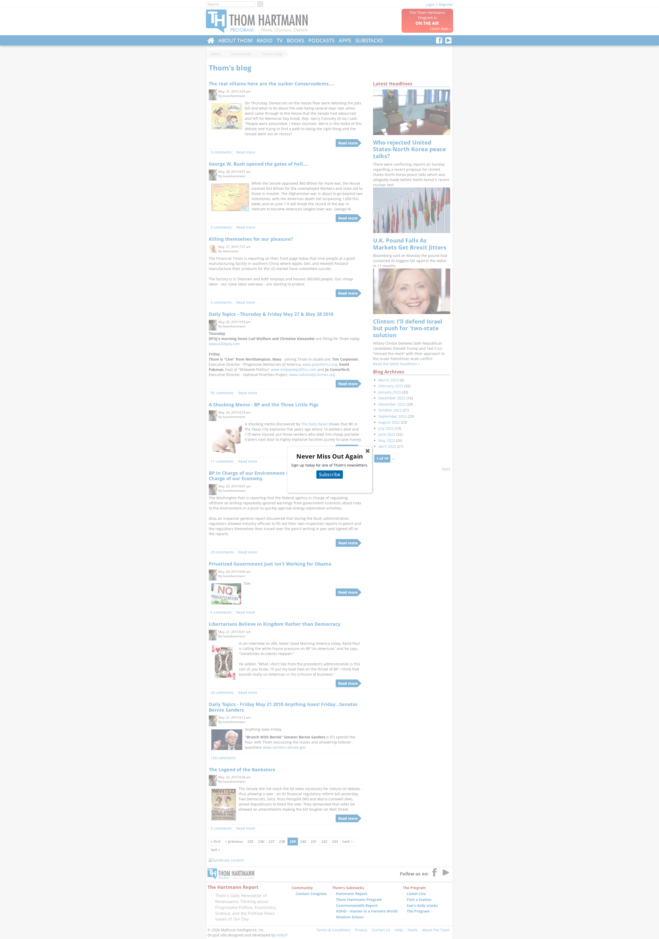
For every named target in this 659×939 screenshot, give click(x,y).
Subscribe (329, 474)
